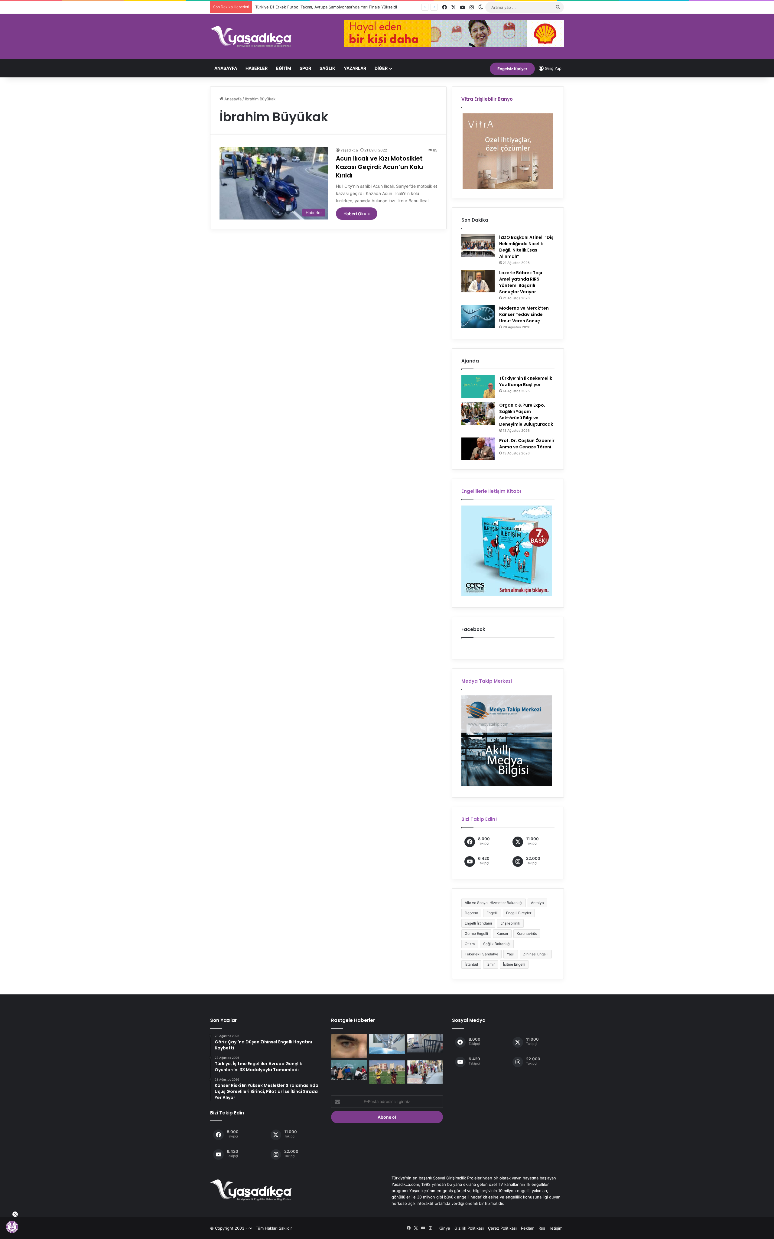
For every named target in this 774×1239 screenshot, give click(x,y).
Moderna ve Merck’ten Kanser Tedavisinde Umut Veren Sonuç (524, 314)
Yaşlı (511, 954)
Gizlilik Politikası (469, 1228)
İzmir (490, 964)
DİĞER (381, 68)
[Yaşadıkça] (251, 36)
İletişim (555, 1228)
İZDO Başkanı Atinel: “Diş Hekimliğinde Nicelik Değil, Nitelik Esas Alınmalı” (526, 246)
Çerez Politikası (502, 1228)
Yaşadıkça (349, 150)
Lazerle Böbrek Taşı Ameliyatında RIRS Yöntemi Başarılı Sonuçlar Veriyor (520, 282)
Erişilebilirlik (510, 923)
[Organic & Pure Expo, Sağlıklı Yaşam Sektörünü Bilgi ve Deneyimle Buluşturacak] (478, 413)
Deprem (471, 913)
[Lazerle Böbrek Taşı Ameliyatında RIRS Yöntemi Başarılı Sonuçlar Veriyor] (478, 281)
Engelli (492, 913)
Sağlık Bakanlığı (496, 943)
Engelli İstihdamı (478, 923)
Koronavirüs (527, 933)
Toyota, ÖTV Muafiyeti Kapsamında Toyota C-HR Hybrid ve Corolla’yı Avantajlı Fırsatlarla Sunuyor (346, 7)
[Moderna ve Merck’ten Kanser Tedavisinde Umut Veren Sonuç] (478, 316)
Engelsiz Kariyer (512, 68)
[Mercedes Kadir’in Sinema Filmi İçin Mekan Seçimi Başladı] (425, 1072)
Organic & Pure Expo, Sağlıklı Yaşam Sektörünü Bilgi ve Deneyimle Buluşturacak (526, 414)
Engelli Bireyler (518, 913)
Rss (541, 1228)
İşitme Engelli (514, 964)
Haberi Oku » (356, 213)
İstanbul (471, 964)
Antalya (537, 902)
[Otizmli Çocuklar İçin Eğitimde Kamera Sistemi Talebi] (349, 1070)
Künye (444, 1228)
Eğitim (283, 68)
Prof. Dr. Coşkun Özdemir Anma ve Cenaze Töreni (526, 443)
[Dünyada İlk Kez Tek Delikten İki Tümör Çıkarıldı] (387, 1044)
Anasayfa (225, 68)
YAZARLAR (355, 68)
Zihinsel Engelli (535, 954)
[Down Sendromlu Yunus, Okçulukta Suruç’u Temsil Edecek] (387, 1072)
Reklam (527, 1228)
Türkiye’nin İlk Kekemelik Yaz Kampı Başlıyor (525, 381)
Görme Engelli (476, 933)
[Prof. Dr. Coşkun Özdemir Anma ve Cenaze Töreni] (478, 448)
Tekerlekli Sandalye (481, 954)
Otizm (470, 943)
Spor (305, 68)
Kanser (502, 933)
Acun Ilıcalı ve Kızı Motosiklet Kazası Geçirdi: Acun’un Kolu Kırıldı (379, 167)
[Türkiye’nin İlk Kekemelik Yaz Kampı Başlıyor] (478, 386)
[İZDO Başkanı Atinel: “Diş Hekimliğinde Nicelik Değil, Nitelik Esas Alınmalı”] (478, 245)
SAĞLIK (327, 68)
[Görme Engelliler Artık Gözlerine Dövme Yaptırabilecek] (349, 1046)
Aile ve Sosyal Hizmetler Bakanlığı (493, 902)
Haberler (257, 68)
